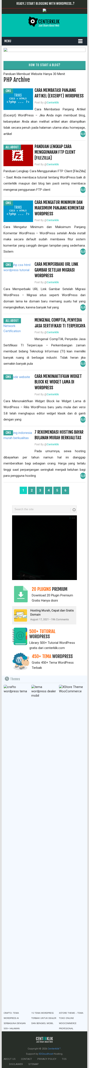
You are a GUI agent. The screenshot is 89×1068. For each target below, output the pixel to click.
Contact (26, 1059)
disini (54, 600)
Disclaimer (16, 1064)
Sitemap (33, 1064)
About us (10, 1059)
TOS (64, 1059)
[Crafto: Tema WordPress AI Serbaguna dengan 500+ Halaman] (17, 846)
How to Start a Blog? (44, 65)
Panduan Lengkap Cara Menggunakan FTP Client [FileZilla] (55, 152)
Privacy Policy (46, 1059)
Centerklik (53, 102)
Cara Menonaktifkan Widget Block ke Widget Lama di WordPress (58, 382)
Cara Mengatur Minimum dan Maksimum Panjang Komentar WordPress (59, 208)
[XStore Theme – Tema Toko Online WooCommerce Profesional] (72, 846)
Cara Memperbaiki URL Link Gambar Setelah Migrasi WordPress (56, 270)
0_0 (83, 133)
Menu (7, 41)
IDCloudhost (46, 1053)
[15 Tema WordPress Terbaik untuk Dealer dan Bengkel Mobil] (44, 846)
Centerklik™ (54, 1048)
